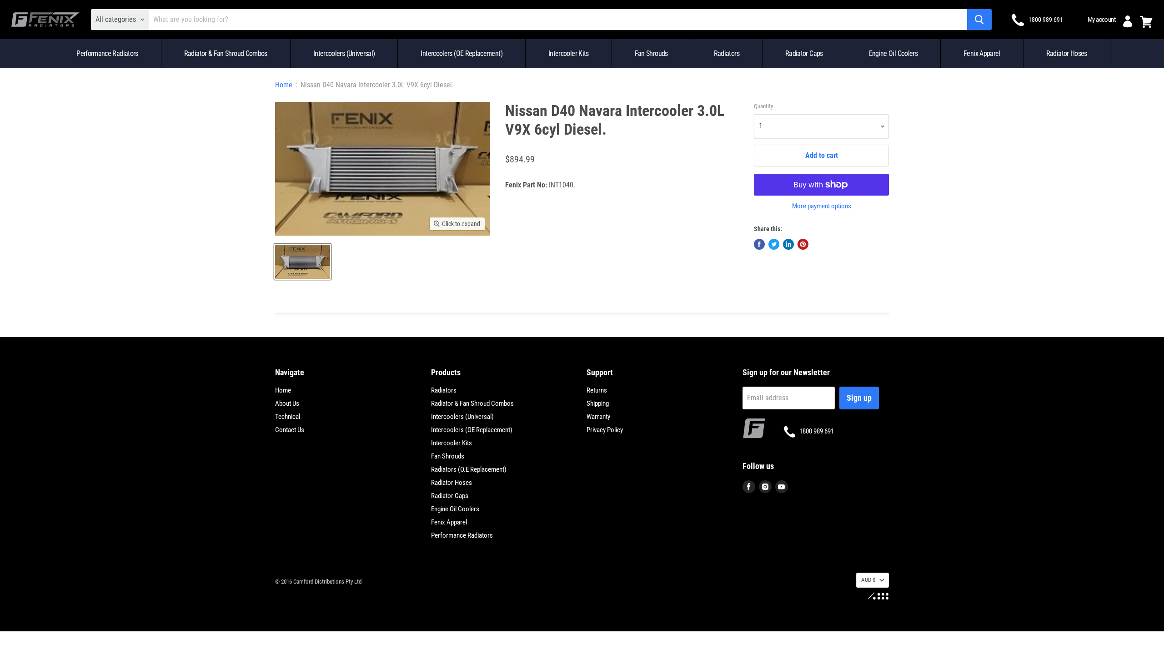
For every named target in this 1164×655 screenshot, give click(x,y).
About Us (287, 403)
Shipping (598, 403)
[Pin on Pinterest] (803, 244)
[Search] (979, 19)
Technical (287, 417)
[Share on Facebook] (759, 244)
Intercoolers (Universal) (344, 53)
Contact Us (289, 430)
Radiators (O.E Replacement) (469, 469)
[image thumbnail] (302, 262)
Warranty (598, 417)
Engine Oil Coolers (893, 53)
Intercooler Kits (568, 53)
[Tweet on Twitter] (773, 244)
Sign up (859, 398)
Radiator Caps (804, 53)
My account (1101, 19)
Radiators (726, 53)
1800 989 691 (1046, 19)
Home (283, 85)
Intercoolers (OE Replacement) (461, 53)
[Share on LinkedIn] (788, 244)
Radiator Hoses (1066, 53)
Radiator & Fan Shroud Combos (225, 53)
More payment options (821, 206)
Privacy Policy (605, 430)
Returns (597, 390)
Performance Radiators (107, 53)
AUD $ (868, 579)
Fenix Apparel (981, 53)
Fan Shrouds (651, 53)
